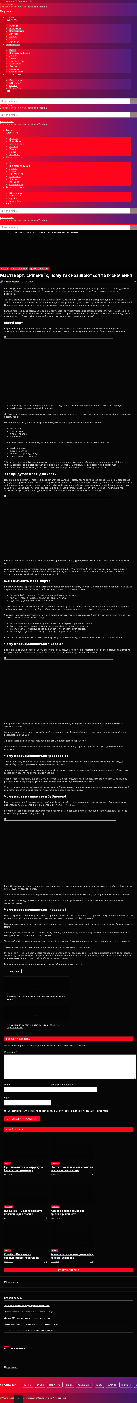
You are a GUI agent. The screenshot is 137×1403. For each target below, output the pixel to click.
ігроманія (126, 1385)
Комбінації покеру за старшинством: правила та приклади (21, 1256)
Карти (21, 232)
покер (69, 1385)
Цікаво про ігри (10, 232)
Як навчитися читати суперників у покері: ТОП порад (72, 1256)
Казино (55, 1163)
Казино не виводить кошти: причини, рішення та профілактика (68, 1212)
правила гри (84, 1385)
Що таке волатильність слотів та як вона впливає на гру (72, 1169)
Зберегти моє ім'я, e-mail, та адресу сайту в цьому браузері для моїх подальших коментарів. (58, 1110)
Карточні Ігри (19, 269)
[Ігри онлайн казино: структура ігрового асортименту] (26, 1147)
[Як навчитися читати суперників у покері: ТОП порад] (72, 1234)
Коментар (10, 1052)
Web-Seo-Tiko (59, 1398)
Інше (7, 1163)
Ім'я (7, 1084)
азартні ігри (55, 1385)
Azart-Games (7, 4)
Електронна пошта (62, 1084)
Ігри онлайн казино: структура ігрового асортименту (23, 1169)
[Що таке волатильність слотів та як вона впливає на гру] (72, 1147)
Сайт (6, 1097)
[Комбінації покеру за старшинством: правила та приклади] (26, 1234)
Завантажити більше (68, 1270)
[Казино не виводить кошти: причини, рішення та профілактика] (72, 1190)
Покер (54, 1250)
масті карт (15, 971)
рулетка (111, 1385)
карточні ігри (44, 964)
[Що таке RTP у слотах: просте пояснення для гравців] (26, 1190)
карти (99, 1385)
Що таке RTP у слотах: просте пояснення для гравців (23, 1212)
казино (28, 1385)
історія (40, 1385)
